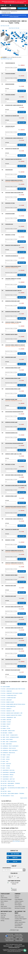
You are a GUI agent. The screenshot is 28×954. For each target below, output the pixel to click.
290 (22, 39)
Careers (17, 897)
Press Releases (18, 899)
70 (11, 33)
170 (22, 36)
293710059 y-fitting (10, 464)
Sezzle (2, 904)
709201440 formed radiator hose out (14, 550)
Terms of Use (9, 934)
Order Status (4, 897)
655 (15, 53)
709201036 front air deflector (12, 659)
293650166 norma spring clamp (12, 367)
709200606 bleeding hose (11, 432)
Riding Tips (3, 913)
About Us (17, 896)
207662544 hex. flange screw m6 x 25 (14, 105)
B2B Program (18, 903)
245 (22, 41)
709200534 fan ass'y (10, 126)
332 (26, 33)
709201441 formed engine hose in (13, 266)
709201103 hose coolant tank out (13, 290)
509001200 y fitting (10, 203)
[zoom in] (20, 33)
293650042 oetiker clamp (11, 422)
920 (12, 33)
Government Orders (20, 906)
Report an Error (23, 798)
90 (11, 38)
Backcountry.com (8, 946)
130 (2, 43)
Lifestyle (3, 917)
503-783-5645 (16, 841)
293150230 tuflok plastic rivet (12, 670)
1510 (9, 44)
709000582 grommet (10, 94)
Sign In (2, 896)
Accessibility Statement (11, 939)
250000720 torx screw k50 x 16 (12, 245)
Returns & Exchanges (6, 899)
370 (3, 30)
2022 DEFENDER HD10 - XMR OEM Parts (9, 11)
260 (13, 35)
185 (26, 44)
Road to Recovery (19, 917)
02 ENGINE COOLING (6, 13)
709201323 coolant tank (11, 399)
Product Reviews (5, 919)
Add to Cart (21, 69)
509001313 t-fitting (10, 540)
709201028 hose (9, 169)
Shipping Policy (10, 937)
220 (3, 44)
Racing (2, 920)
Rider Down (18, 915)
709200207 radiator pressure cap (13, 159)
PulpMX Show (18, 920)
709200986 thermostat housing (13, 278)
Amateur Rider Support (21, 918)
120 (8, 50)
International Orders (6, 908)
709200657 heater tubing (11, 334)
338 (23, 35)
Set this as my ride (5, 25)
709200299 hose (9, 224)
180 (22, 37)
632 (18, 36)
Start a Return (4, 901)
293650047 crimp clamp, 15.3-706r (13, 453)
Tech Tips (3, 915)
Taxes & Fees (18, 937)
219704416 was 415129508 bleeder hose (14, 411)
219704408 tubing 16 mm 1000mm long (14, 475)
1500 (8, 44)
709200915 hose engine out (11, 255)
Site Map (21, 939)
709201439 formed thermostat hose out (15, 345)
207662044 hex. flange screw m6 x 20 (14, 138)
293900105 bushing (9, 84)
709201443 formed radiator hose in (13, 180)
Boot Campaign (19, 927)
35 (7, 35)
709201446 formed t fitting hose (13, 322)
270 (12, 32)
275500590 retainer (10, 213)
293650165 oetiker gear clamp (12, 301)
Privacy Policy (18, 934)
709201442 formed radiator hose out (14, 562)
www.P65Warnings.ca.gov (6, 58)
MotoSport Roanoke (20, 908)
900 (25, 44)
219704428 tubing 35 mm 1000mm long (14, 192)
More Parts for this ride (14, 28)
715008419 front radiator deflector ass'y (15, 506)
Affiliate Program (19, 901)
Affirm (2, 903)
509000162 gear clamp (10, 357)
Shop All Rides (18, 940)
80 (12, 38)
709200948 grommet (10, 73)
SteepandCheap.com (14, 947)
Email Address (7, 867)
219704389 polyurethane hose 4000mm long (15, 485)
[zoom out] (24, 33)
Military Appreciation (20, 922)
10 (6, 30)
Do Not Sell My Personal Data (15, 935)
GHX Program (18, 904)
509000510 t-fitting (10, 234)
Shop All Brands (10, 940)
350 (26, 38)
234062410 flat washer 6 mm (12, 115)
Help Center (4, 906)
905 (16, 38)
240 (16, 54)
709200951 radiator (10, 63)
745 (10, 50)
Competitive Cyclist (19, 946)
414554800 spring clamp (11, 496)
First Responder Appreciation (19, 924)
